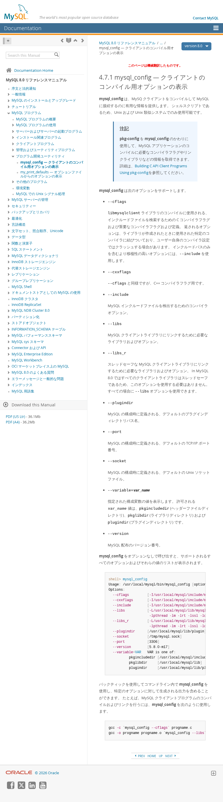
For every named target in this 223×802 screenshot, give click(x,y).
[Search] (56, 55)
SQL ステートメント (27, 249)
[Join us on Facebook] (10, 787)
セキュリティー (24, 205)
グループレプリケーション (32, 280)
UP (161, 756)
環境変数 (23, 188)
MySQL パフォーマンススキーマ (37, 335)
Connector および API (29, 347)
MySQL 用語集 (23, 391)
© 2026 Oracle (47, 772)
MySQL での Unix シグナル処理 (40, 193)
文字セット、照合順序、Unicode (37, 230)
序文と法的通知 (24, 88)
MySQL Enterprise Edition (32, 354)
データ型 (19, 236)
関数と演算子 (22, 243)
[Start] (68, 40)
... (161, 43)
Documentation (23, 28)
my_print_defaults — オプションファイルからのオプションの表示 (51, 174)
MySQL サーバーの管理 (30, 199)
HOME (152, 756)
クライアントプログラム (35, 143)
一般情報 (19, 94)
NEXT (169, 756)
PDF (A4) (13, 422)
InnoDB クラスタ (25, 298)
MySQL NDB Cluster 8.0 (31, 310)
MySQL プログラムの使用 (36, 124)
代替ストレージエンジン (31, 268)
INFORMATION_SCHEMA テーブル (39, 329)
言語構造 (19, 224)
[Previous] (62, 40)
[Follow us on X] (21, 787)
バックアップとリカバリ (31, 212)
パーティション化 (25, 316)
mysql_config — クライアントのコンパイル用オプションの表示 (51, 164)
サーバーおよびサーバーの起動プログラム (49, 131)
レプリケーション (25, 274)
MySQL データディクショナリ (35, 255)
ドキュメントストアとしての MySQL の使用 (46, 292)
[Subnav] (9, 94)
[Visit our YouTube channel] (42, 787)
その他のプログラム (31, 181)
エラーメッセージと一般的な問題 (38, 378)
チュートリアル (24, 106)
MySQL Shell (22, 286)
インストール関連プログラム (38, 137)
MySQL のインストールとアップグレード (44, 100)
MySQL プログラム (26, 112)
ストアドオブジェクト (29, 322)
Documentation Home (33, 70)
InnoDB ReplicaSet (26, 304)
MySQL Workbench (27, 360)
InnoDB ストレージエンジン (34, 261)
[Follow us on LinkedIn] (32, 787)
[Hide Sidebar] (7, 41)
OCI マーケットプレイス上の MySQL (40, 366)
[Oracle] (19, 772)
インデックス (22, 384)
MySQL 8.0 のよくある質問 (33, 372)
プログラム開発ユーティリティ (40, 156)
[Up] (75, 40)
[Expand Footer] (213, 774)
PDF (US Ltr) (15, 416)
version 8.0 (194, 46)
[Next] (83, 40)
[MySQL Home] (16, 12)
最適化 (17, 218)
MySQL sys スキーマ (28, 341)
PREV (141, 756)
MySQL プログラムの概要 (36, 119)
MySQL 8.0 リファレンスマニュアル (127, 43)
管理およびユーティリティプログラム (45, 149)
